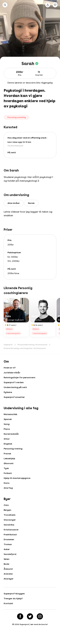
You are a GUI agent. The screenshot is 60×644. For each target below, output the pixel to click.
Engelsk (8, 443)
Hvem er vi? (10, 367)
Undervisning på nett (15, 387)
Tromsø (8, 544)
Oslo (6, 505)
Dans (6, 483)
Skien (6, 559)
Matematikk (10, 414)
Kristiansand (11, 529)
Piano (7, 429)
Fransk (7, 453)
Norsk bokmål (11, 434)
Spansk (8, 419)
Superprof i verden (14, 382)
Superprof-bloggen (14, 593)
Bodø (6, 564)
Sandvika (9, 524)
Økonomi (8, 463)
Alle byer (8, 578)
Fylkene (8, 392)
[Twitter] (30, 616)
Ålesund (8, 569)
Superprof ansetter (14, 397)
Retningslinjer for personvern (19, 377)
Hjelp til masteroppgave (17, 478)
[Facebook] (20, 616)
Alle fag (8, 488)
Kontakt (8, 603)
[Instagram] (40, 616)
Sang (7, 424)
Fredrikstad (10, 534)
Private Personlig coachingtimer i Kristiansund (25, 348)
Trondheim (9, 515)
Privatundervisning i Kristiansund (32, 345)
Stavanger (10, 520)
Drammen (9, 539)
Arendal (8, 574)
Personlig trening (13, 448)
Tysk (6, 468)
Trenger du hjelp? (13, 598)
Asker (7, 549)
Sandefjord (10, 554)
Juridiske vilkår (12, 372)
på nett (12, 152)
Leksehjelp (9, 458)
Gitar (7, 439)
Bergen (7, 510)
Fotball (8, 473)
